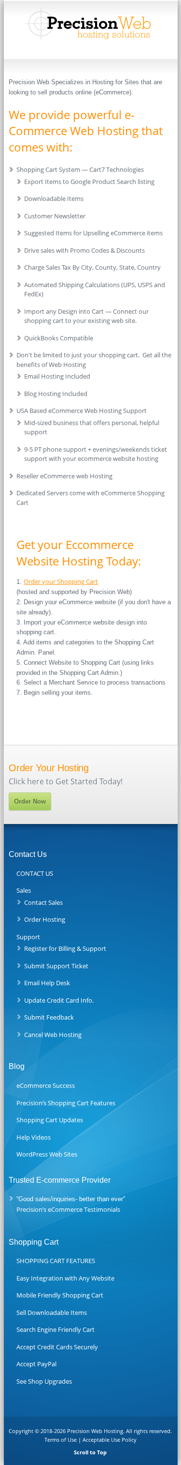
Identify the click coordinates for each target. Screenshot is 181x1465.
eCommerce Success (45, 1085)
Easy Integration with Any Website (65, 1278)
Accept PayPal (36, 1363)
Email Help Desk (47, 982)
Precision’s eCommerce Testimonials (68, 1209)
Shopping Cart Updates (49, 1119)
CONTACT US (34, 873)
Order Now (30, 801)
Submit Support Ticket (56, 965)
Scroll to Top (90, 1452)
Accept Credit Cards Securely (57, 1347)
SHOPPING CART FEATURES (55, 1260)
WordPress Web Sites (46, 1154)
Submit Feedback (49, 1017)
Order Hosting (44, 919)
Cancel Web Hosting (53, 1034)
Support (28, 936)
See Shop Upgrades (44, 1381)
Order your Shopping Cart (61, 581)
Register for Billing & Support (65, 948)
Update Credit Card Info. (59, 1000)
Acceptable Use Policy (110, 1439)
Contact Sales (43, 902)
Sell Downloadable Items (51, 1312)
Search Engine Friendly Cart (55, 1329)
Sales (23, 890)
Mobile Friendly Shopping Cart (59, 1295)
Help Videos (33, 1137)
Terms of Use (60, 1439)
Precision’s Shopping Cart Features (65, 1103)
